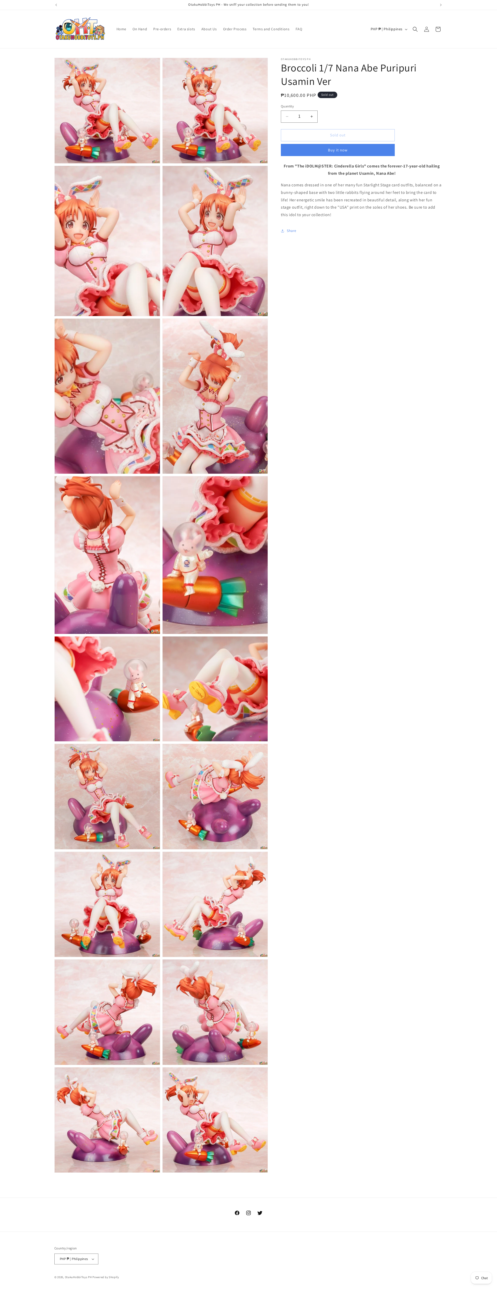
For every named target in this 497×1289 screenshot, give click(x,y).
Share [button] (291, 230)
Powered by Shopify (105, 1277)
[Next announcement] (441, 5)
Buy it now (338, 150)
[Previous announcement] (56, 5)
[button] (415, 29)
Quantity (287, 106)
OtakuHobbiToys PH (78, 1277)
